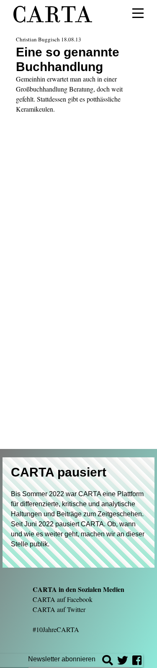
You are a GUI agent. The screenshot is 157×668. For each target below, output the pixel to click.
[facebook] (137, 661)
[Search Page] (107, 661)
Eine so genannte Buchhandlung (67, 59)
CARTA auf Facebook (63, 599)
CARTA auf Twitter (59, 609)
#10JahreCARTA (56, 629)
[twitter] (122, 661)
